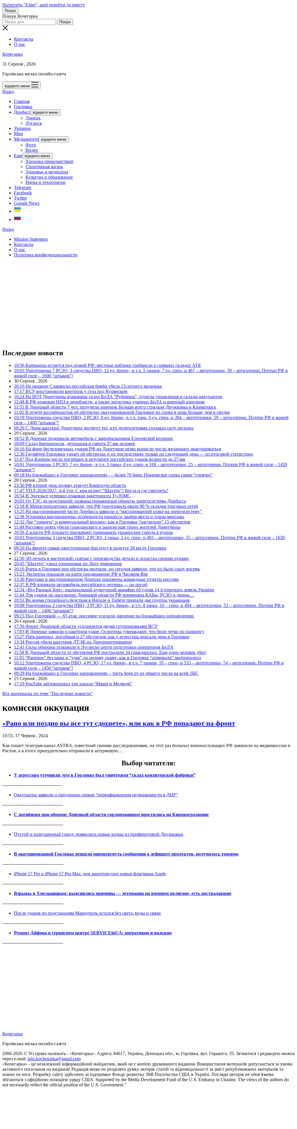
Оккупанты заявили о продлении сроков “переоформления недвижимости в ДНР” (96, 794)
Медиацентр (26, 139)
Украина (22, 128)
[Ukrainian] (17, 211)
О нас (19, 44)
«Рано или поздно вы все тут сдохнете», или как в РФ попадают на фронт (118, 723)
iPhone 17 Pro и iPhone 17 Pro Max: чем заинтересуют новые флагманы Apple (90, 873)
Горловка (23, 106)
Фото (31, 144)
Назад (8, 91)
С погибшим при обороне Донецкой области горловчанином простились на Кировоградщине (111, 814)
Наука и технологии (46, 182)
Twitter (20, 197)
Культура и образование (49, 177)
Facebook (23, 192)
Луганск (34, 123)
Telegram (22, 187)
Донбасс (22, 112)
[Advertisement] (148, 302)
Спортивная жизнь (44, 166)
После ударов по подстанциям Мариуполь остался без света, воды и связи (87, 913)
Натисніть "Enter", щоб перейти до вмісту (43, 4)
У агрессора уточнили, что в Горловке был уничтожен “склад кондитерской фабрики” (104, 775)
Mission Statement (31, 239)
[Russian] (17, 219)
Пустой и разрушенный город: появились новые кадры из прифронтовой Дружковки (98, 834)
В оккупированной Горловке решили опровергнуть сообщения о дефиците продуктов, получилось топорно (126, 853)
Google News (26, 203)
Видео (32, 150)
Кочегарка (12, 54)
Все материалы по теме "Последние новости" (47, 693)
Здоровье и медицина (47, 171)
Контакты (23, 39)
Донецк (33, 117)
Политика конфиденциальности (45, 254)
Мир (18, 133)
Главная (22, 101)
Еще (18, 155)
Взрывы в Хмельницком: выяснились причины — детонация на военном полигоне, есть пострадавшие (122, 893)
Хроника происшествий (49, 161)
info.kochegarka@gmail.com (54, 1058)
